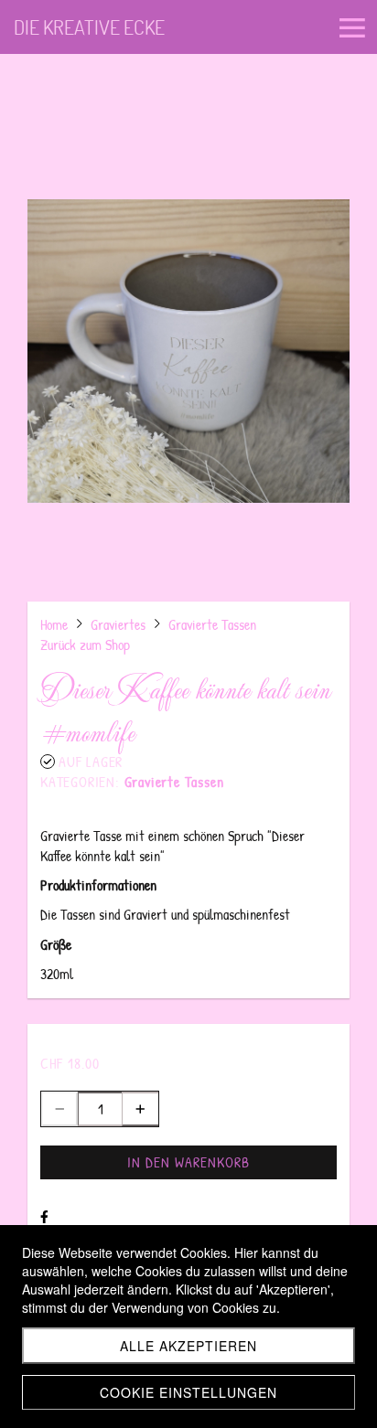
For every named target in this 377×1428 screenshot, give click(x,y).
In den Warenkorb (188, 1162)
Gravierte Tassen (174, 782)
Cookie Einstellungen (188, 1392)
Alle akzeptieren (188, 1346)
